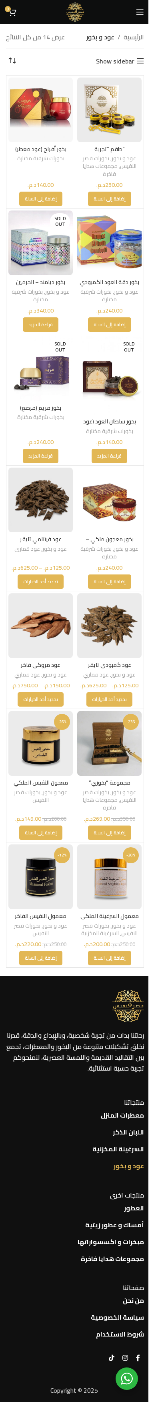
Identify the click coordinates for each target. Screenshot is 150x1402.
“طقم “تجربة (109, 148)
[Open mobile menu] (140, 12)
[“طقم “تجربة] (109, 110)
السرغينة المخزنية (100, 933)
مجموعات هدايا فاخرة (100, 170)
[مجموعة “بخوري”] (109, 743)
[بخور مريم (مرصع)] (40, 368)
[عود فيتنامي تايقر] (40, 500)
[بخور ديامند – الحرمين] (40, 243)
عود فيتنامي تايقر (41, 538)
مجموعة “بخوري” (109, 782)
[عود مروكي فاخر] (40, 625)
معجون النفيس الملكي (41, 782)
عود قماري (27, 549)
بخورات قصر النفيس (31, 796)
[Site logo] (75, 11)
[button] (109, 199)
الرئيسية (134, 37)
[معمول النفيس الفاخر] (40, 876)
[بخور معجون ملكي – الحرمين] (109, 500)
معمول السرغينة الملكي (109, 915)
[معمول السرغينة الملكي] (109, 876)
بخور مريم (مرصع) (40, 407)
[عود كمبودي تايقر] (109, 625)
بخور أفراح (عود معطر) (40, 148)
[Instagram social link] (125, 1358)
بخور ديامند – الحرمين (40, 281)
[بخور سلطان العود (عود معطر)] (109, 375)
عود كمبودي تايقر (109, 664)
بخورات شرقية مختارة (40, 158)
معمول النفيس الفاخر (40, 915)
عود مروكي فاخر (40, 664)
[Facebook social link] (138, 1358)
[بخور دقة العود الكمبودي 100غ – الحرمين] (109, 243)
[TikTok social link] (111, 1358)
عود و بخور (124, 158)
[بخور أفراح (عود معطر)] (40, 110)
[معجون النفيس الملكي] (40, 743)
